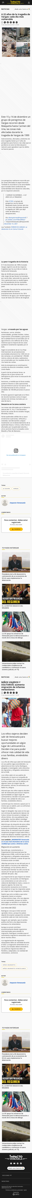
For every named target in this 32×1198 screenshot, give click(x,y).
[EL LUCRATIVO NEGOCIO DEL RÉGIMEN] (16, 594)
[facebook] (8, 22)
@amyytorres (12, 218)
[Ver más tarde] (2, 22)
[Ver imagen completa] (28, 29)
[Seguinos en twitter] (11, 1164)
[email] (14, 22)
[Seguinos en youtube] (14, 1164)
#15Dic (11, 201)
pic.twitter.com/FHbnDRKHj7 (15, 220)
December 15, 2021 (10, 224)
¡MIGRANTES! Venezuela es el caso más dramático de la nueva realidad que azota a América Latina (15, 842)
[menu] (3, 2)
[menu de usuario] (29, 2)
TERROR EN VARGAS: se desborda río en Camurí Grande (14, 228)
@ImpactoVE (21, 218)
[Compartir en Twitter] (11, 22)
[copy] (17, 22)
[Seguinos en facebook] (21, 1164)
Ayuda (25, 1190)
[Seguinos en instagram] (18, 1164)
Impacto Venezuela (17, 503)
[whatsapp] (5, 22)
